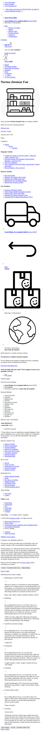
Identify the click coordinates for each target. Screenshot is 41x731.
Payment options (13, 33)
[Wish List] (6, 56)
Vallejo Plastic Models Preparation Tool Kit (18, 192)
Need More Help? (10, 456)
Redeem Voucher (10, 470)
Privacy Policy (9, 523)
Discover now (5, 128)
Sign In (7, 463)
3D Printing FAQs (10, 483)
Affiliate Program (10, 481)
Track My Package (10, 468)
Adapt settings (26, 568)
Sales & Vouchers (10, 454)
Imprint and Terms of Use (12, 521)
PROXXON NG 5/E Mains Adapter (16, 181)
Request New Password (12, 466)
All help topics (12, 36)
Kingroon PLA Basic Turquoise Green (16, 195)
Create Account (9, 464)
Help (6, 26)
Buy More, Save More (11, 480)
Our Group (8, 493)
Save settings (5, 727)
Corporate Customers (11, 453)
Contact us (11, 35)
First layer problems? (11, 162)
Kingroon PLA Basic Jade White (14, 193)
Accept (3, 568)
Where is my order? (14, 28)
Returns (10, 29)
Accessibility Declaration (12, 527)
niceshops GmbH (14, 518)
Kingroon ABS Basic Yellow (13, 190)
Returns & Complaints (11, 449)
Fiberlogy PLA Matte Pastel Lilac (15, 179)
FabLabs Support (10, 485)
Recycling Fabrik (10, 175)
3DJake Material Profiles (12, 476)
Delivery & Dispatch (11, 446)
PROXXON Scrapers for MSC (14, 182)
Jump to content (9, 4)
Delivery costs (12, 31)
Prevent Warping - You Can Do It (15, 168)
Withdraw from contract (8, 537)
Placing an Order (10, 444)
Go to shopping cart (10, 6)
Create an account (10, 53)
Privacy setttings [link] (9, 528)
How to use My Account (12, 451)
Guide (6, 478)
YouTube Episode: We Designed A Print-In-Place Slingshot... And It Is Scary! (19, 160)
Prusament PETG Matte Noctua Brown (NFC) (19, 197)
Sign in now (8, 46)
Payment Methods (10, 447)
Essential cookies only (13, 568)
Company (7, 532)
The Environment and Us (12, 487)
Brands (7, 144)
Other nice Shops (10, 533)
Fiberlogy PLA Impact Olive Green (15, 177)
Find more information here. (9, 365)
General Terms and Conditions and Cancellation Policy (21, 525)
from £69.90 (21, 21)
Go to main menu (10, 2)
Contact (7, 495)
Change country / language (20, 515)
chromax (14, 148)
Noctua (10, 146)
